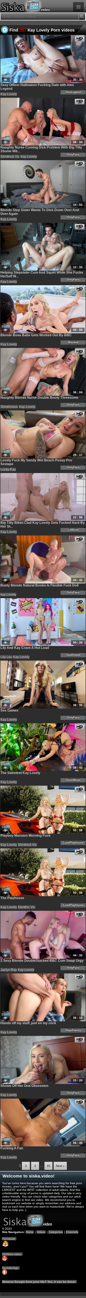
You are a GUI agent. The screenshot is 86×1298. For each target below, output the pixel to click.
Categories (55, 1232)
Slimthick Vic (10, 156)
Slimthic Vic (26, 907)
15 (48, 1165)
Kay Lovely (8, 94)
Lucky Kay (8, 469)
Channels (72, 1232)
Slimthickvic (9, 407)
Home (30, 1232)
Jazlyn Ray (8, 970)
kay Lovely (8, 594)
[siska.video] (43, 6)
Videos (41, 1232)
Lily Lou (6, 657)
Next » (60, 1165)
